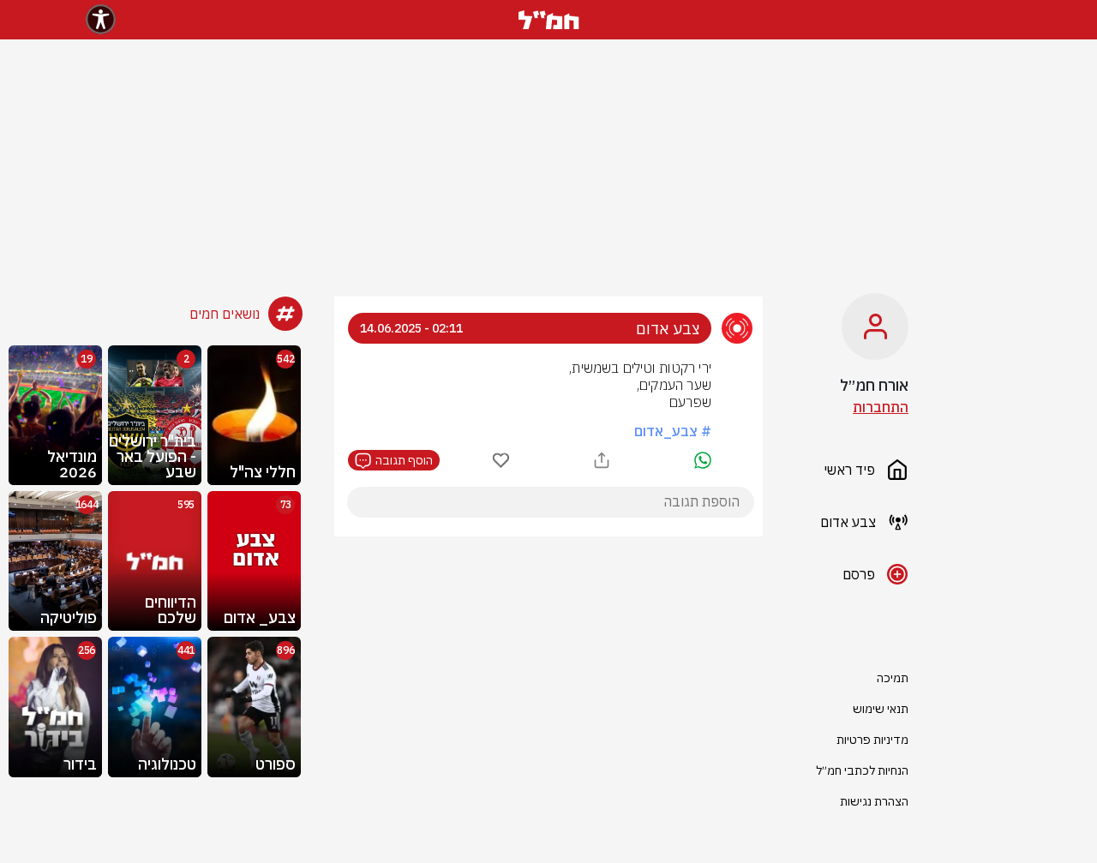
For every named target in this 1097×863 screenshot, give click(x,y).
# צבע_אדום (672, 431)
